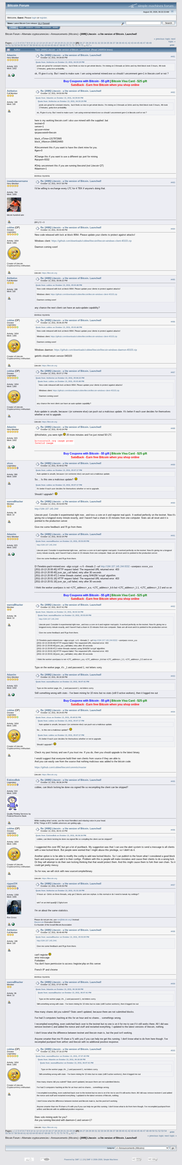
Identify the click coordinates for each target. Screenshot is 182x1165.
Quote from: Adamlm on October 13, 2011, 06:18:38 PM (59, 989)
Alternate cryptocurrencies (35, 34)
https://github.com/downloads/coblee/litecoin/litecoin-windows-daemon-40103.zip (95, 350)
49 (150, 43)
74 (79, 45)
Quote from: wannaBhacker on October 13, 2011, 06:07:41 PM (62, 682)
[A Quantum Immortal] (13, 924)
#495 (173, 781)
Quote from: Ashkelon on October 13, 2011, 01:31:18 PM (60, 891)
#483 (173, 182)
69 (64, 45)
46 (141, 43)
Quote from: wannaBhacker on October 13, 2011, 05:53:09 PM (62, 541)
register (43, 18)
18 (55, 43)
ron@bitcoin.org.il (64, 920)
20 (61, 43)
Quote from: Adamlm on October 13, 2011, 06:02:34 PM (59, 612)
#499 (173, 984)
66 (55, 45)
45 (138, 43)
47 (144, 43)
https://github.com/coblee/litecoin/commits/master (60, 767)
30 (93, 43)
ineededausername (17, 181)
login (34, 18)
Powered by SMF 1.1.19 (74, 1159)
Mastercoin (39, 922)
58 (31, 45)
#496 (173, 830)
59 (34, 45)
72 (73, 45)
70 (67, 45)
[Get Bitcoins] (13, 75)
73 (76, 45)
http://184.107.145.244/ (46, 508)
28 (87, 43)
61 (40, 45)
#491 (173, 535)
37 (114, 43)
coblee (10, 227)
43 (132, 43)
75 (82, 45)
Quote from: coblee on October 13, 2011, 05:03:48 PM (59, 285)
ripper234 (12, 883)
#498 (173, 931)
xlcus (10, 463)
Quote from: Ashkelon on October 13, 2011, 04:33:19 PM (60, 62)
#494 (173, 712)
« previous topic (162, 39)
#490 (173, 503)
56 (24, 45)
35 (108, 43)
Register (46, 27)
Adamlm (11, 55)
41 (126, 43)
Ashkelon (12, 91)
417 (88, 45)
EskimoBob (13, 780)
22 (67, 43)
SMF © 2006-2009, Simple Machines (102, 1159)
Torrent (46, 23)
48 (147, 43)
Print (172, 45)
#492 (173, 606)
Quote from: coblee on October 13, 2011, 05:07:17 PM (59, 470)
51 (9, 45)
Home (13, 27)
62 (43, 45)
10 (31, 43)
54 (18, 45)
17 (52, 43)
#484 (173, 229)
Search (29, 27)
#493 (173, 676)
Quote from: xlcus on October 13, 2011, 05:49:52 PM (58, 717)
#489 (173, 465)
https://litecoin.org (49, 273)
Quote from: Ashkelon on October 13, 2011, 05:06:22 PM (60, 378)
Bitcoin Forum (12, 34)
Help (22, 27)
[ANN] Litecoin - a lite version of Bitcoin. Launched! (108, 34)
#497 (173, 885)
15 (46, 43)
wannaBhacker (15, 501)
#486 (173, 322)
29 (90, 43)
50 (6, 45)
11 (34, 43)
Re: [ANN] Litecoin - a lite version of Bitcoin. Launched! (71, 55)
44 (135, 43)
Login (37, 27)
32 (99, 43)
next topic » (171, 40)
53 (15, 45)
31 (96, 43)
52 (12, 45)
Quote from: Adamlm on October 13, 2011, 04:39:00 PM (59, 98)
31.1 (40, 23)
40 (123, 43)
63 (46, 45)
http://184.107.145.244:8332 (115, 566)
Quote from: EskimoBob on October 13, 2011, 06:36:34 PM (61, 835)
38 (117, 43)
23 (70, 43)
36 (111, 43)
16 (49, 43)
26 (81, 43)
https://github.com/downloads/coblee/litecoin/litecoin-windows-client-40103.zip (92, 241)
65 (52, 45)
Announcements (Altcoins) (64, 34)
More (55, 27)
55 (21, 45)
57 (27, 45)
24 (74, 43)
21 (64, 43)
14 (43, 43)
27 (84, 43)
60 (37, 45)
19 (58, 43)
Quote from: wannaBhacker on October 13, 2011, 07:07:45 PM (62, 1056)
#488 (173, 428)
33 (102, 43)
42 (129, 43)
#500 (173, 1050)
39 (120, 43)
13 (40, 43)
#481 (173, 56)
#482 (173, 92)
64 (49, 45)
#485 (173, 279)
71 (70, 45)
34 (105, 43)
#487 (173, 372)
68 (61, 45)
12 (37, 43)
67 (58, 45)
